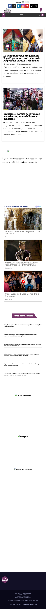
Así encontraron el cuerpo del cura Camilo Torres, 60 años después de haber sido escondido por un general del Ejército (21, 354)
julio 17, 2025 (11, 64)
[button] (39, 15)
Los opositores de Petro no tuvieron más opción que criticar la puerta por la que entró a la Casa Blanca (22, 345)
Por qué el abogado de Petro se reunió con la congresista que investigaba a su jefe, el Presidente (23, 325)
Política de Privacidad (29, 605)
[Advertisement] (23, 415)
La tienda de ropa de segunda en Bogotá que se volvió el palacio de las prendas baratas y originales (21, 58)
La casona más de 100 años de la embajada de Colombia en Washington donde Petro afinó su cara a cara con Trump (22, 374)
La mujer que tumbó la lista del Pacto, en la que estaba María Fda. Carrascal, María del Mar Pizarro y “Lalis (20, 335)
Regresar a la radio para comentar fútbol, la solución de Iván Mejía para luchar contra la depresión (22, 364)
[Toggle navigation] (21, 15)
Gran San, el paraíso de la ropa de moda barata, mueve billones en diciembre (21, 116)
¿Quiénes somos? (15, 605)
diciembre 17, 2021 (12, 122)
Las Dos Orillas (25, 64)
